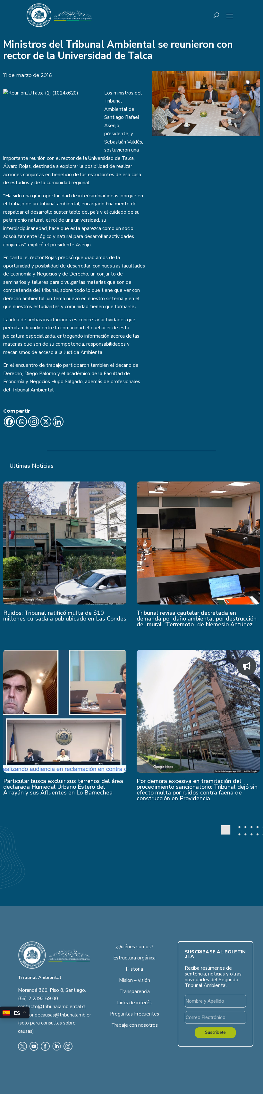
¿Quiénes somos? (134, 946)
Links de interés (134, 1002)
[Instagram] (33, 421)
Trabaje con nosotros (134, 1025)
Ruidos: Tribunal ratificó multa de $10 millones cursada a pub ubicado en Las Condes (64, 615)
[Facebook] (9, 421)
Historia (134, 969)
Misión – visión (134, 980)
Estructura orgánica (134, 958)
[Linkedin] (58, 421)
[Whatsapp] (21, 421)
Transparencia (134, 991)
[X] (45, 421)
